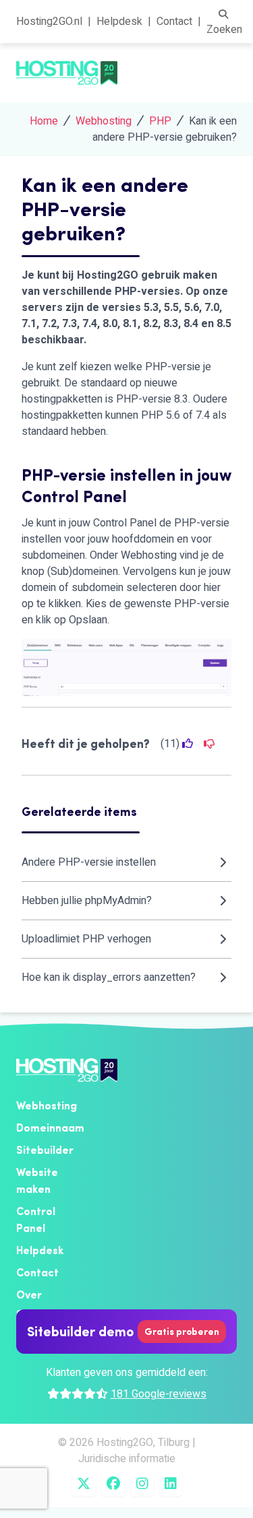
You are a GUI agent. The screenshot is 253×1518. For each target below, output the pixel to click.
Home (44, 121)
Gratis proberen (181, 1331)
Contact (174, 21)
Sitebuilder (45, 1150)
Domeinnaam (50, 1127)
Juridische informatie (126, 1459)
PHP (160, 121)
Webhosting (104, 121)
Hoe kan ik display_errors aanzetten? (109, 977)
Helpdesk (119, 21)
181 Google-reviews (158, 1394)
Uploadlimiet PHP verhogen (86, 939)
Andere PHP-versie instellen (89, 862)
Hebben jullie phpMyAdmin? (87, 901)
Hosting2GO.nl (49, 21)
